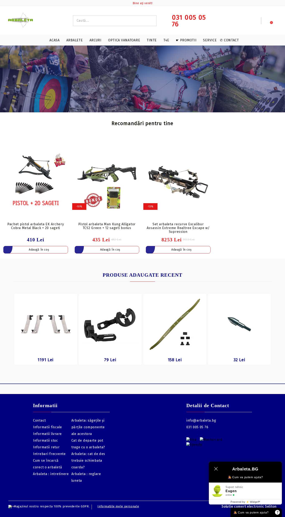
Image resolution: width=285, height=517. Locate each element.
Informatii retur (46, 447)
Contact (39, 420)
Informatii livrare (47, 434)
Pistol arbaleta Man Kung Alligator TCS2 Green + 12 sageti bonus (107, 226)
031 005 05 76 (197, 427)
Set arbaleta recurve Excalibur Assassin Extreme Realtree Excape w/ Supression (178, 228)
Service (210, 40)
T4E (166, 40)
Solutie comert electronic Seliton (249, 506)
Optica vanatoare (124, 40)
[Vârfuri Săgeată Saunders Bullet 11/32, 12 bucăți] (239, 324)
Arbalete (74, 40)
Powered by (245, 502)
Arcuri (95, 40)
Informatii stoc (45, 440)
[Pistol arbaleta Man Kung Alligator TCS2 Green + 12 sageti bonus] (107, 182)
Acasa (54, 40)
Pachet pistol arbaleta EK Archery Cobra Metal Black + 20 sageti (35, 226)
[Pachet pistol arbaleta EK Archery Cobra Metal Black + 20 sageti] (36, 182)
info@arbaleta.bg (201, 420)
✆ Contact (229, 40)
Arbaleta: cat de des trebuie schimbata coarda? (88, 460)
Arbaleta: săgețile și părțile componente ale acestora (88, 427)
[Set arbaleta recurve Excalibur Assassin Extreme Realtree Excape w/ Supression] (178, 182)
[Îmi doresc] (67, 146)
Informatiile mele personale (118, 506)
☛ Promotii (186, 40)
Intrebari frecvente (49, 454)
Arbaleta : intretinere (51, 474)
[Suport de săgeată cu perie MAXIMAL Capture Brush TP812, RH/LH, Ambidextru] (110, 324)
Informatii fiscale (47, 427)
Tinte (152, 40)
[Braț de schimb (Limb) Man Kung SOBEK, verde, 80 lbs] (175, 324)
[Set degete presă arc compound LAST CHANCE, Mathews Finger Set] (46, 324)
